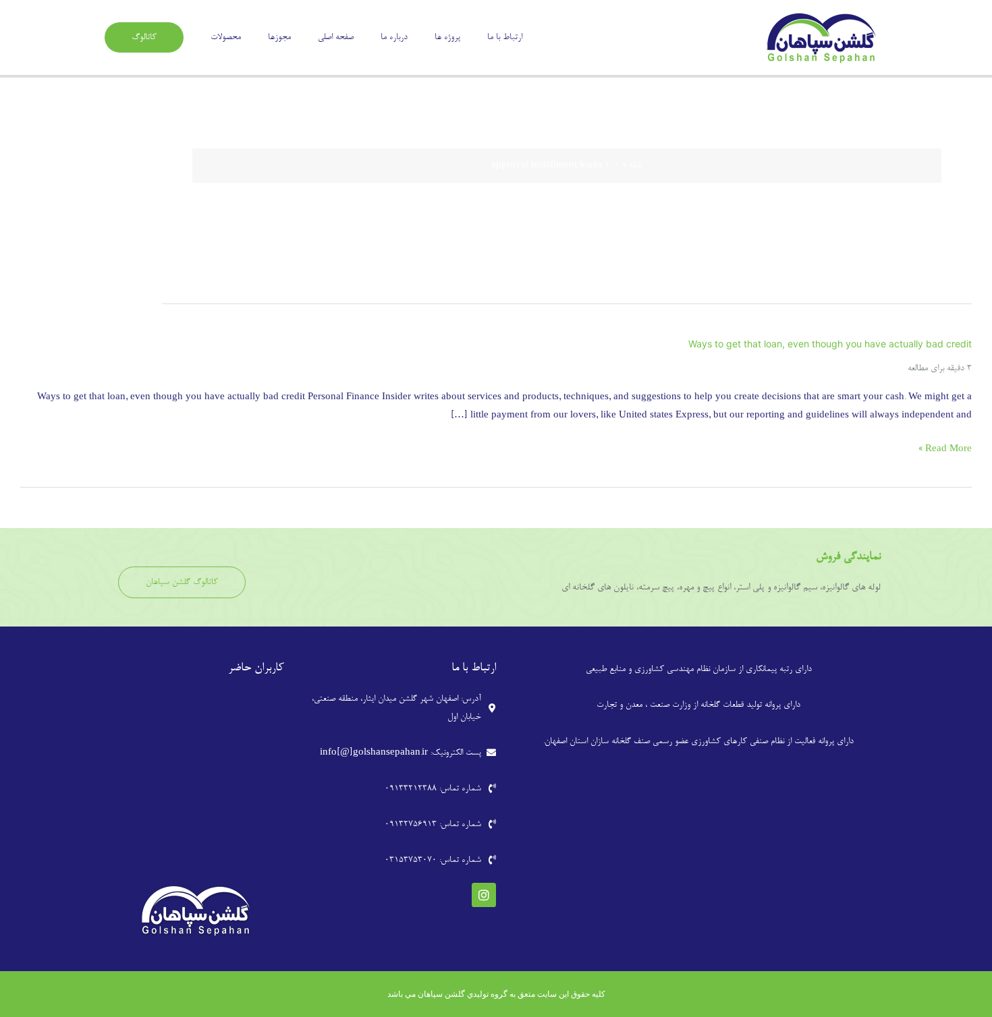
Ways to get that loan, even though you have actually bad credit (830, 343)
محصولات (226, 37)
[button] (144, 37)
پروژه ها (447, 37)
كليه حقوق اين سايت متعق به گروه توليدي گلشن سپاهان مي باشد (496, 994)
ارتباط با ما (504, 37)
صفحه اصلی (336, 37)
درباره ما (394, 37)
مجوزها (279, 37)
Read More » (945, 449)
